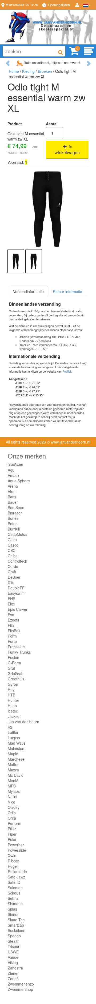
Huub (12, 705)
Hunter (13, 700)
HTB (11, 695)
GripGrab (15, 673)
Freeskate (16, 646)
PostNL (67, 371)
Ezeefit (13, 620)
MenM (13, 780)
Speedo (14, 935)
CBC (11, 550)
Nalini (12, 796)
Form (12, 636)
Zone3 (13, 978)
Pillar (12, 828)
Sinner (13, 914)
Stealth (13, 941)
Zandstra (15, 968)
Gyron (13, 684)
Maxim (13, 769)
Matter (13, 764)
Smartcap (16, 925)
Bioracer (15, 513)
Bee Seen (16, 507)
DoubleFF (16, 587)
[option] (15, 261)
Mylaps (14, 791)
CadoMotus (17, 534)
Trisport (14, 946)
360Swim (15, 464)
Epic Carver (17, 609)
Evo (11, 614)
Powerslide (17, 850)
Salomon (15, 887)
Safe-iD (14, 882)
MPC (12, 786)
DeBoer (14, 577)
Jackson (15, 716)
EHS (11, 598)
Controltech (17, 561)
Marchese (16, 759)
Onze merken (27, 455)
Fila (11, 625)
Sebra (13, 898)
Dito (11, 582)
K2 (10, 727)
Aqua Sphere (19, 480)
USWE (13, 951)
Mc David (15, 775)
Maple (13, 753)
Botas (12, 523)
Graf (11, 668)
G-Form (14, 662)
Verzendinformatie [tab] (28, 291)
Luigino (14, 737)
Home (14, 71)
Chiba (13, 555)
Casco (13, 545)
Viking (13, 962)
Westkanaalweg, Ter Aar (22, 4)
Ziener (13, 973)
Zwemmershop (20, 989)
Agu (11, 470)
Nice (11, 802)
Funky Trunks (19, 652)
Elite (11, 604)
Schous (14, 893)
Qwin (12, 855)
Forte (12, 641)
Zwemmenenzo (21, 984)
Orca (12, 818)
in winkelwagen (67, 149)
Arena (13, 486)
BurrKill (14, 529)
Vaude (13, 957)
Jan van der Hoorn (23, 721)
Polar (12, 839)
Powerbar (16, 844)
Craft (12, 571)
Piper (12, 834)
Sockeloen (16, 930)
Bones (13, 518)
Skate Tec (16, 919)
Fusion (13, 657)
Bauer (13, 502)
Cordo (13, 566)
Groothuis (16, 678)
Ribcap (13, 860)
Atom (12, 491)
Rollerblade (17, 871)
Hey (11, 689)
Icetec (13, 711)
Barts (12, 496)
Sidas (12, 909)
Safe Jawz (16, 877)
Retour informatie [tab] (67, 291)
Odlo (12, 812)
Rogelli (13, 866)
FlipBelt (14, 630)
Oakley (13, 807)
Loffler (13, 732)
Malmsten (16, 748)
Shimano (15, 903)
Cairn (12, 539)
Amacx (13, 475)
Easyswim (16, 593)
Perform (14, 823)
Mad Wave (17, 743)
